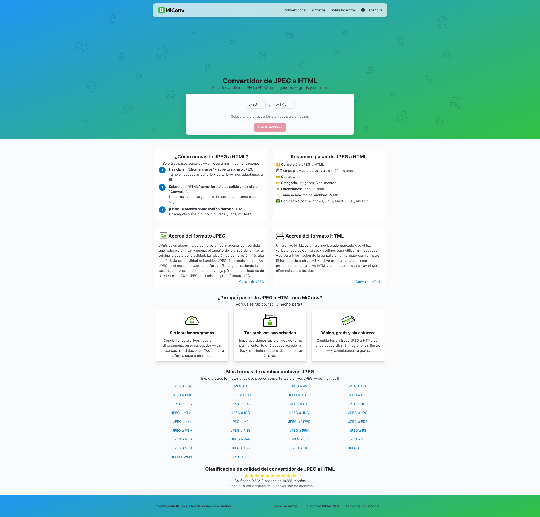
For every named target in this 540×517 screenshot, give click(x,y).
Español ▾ (374, 10)
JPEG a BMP (182, 395)
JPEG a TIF (299, 448)
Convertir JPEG (251, 281)
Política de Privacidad (321, 506)
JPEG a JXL (182, 421)
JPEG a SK (299, 439)
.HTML (281, 104)
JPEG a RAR (240, 439)
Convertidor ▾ (294, 10)
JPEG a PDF (357, 421)
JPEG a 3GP (182, 386)
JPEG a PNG (241, 430)
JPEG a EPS (182, 404)
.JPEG (252, 104)
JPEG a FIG (241, 404)
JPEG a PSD (182, 439)
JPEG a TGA (241, 448)
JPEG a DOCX (299, 395)
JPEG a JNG (299, 413)
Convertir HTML (368, 281)
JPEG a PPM (299, 430)
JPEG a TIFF (357, 448)
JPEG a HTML (182, 413)
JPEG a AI (241, 386)
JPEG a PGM (182, 430)
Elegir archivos (270, 127)
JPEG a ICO (240, 413)
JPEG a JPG (357, 413)
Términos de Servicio (362, 506)
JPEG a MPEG (299, 421)
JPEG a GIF (299, 404)
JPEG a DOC (241, 395)
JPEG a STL (357, 439)
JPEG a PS (357, 430)
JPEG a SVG (182, 448)
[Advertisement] (270, 46)
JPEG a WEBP (182, 457)
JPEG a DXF (357, 395)
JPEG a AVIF (358, 386)
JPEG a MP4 (241, 421)
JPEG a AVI (299, 386)
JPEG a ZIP (241, 457)
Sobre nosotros (285, 506)
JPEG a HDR (358, 404)
